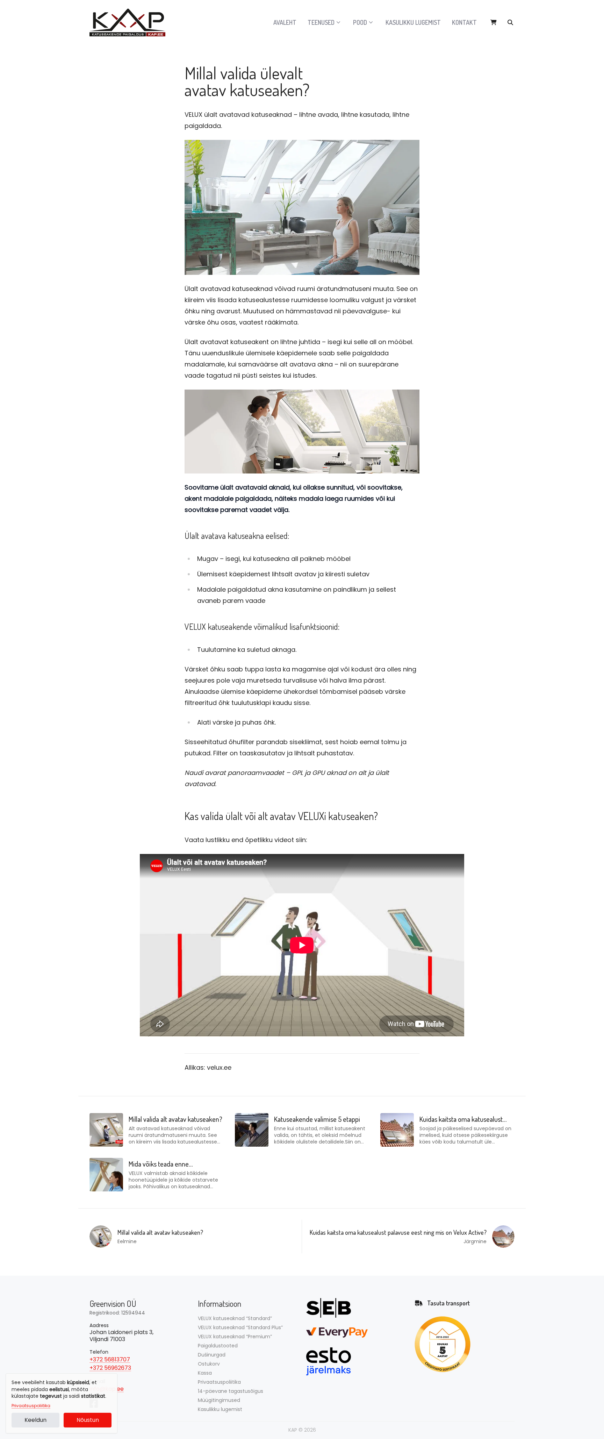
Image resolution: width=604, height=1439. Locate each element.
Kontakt (464, 22)
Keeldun (35, 1420)
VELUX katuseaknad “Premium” (235, 1336)
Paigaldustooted (218, 1345)
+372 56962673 (110, 1368)
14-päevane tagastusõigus (230, 1391)
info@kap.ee (106, 1389)
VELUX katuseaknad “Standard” (235, 1318)
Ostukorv (209, 1363)
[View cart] (493, 22)
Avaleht (284, 22)
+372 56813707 (109, 1359)
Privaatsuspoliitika (31, 1406)
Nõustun (88, 1420)
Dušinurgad (211, 1354)
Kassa (205, 1372)
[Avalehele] (131, 22)
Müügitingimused (219, 1400)
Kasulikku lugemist (413, 22)
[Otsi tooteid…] (510, 22)
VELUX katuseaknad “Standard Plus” (240, 1327)
